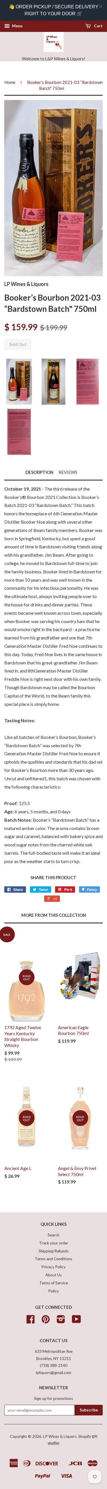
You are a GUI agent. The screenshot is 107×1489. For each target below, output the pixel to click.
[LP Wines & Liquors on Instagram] (60, 1321)
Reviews (67, 472)
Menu (17, 25)
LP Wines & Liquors (59, 1436)
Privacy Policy (53, 1267)
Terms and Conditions (53, 1258)
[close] (101, 6)
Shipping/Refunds (53, 1251)
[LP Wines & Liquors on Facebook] (30, 1321)
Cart (98, 25)
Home (9, 82)
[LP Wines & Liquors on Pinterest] (45, 1321)
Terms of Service (53, 1283)
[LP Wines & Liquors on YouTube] (76, 1321)
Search (53, 1235)
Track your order (53, 1243)
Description (39, 472)
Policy (53, 1291)
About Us (53, 1275)
